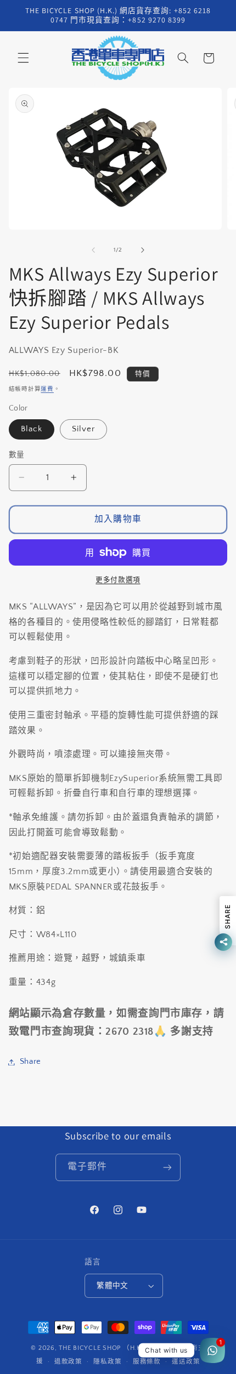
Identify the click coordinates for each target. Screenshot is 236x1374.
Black (31, 429)
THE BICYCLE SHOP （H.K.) (103, 1348)
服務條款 (147, 1361)
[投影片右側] (143, 250)
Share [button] (30, 1061)
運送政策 (186, 1361)
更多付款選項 (117, 580)
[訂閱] (167, 1167)
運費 (47, 389)
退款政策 (68, 1361)
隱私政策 (107, 1361)
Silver (83, 429)
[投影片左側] (93, 250)
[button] (23, 58)
